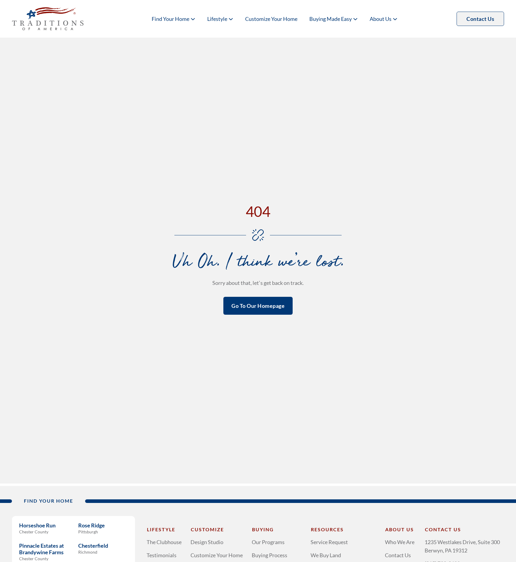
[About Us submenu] (395, 18)
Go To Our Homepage (258, 305)
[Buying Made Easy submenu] (355, 18)
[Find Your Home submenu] (193, 18)
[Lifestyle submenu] (230, 18)
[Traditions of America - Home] (48, 18)
